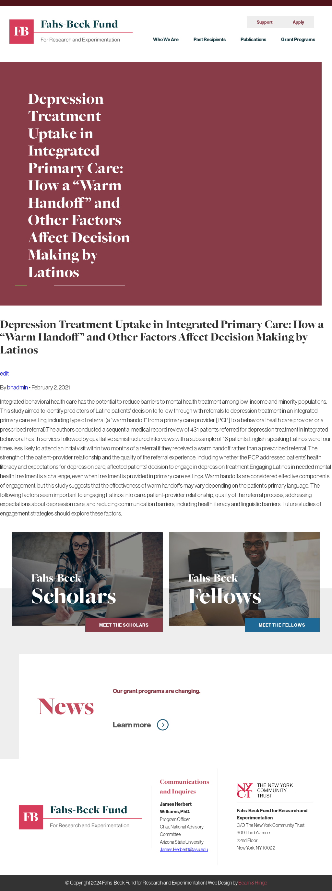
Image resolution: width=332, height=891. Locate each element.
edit (4, 373)
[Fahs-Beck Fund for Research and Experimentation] (71, 30)
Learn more (132, 724)
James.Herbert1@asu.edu (184, 849)
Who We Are (166, 39)
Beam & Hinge (252, 882)
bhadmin (17, 387)
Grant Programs (298, 39)
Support (265, 22)
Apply (298, 22)
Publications (253, 39)
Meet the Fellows (282, 625)
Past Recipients (210, 39)
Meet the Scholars (124, 625)
